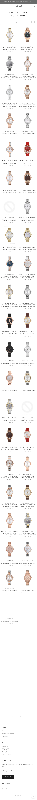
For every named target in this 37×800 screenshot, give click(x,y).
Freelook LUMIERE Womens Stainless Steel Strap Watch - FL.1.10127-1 (9, 76)
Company (4, 731)
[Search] (31, 5)
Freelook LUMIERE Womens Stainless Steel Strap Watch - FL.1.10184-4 (27, 105)
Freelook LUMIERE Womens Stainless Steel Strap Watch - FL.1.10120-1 (27, 304)
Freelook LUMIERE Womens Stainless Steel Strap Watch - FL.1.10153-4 (27, 562)
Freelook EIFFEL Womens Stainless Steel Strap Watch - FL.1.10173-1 (27, 219)
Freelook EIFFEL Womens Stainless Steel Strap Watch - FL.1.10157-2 (9, 533)
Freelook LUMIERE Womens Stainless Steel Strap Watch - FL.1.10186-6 (9, 647)
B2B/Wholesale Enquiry (8, 733)
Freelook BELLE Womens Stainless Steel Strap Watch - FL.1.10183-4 (27, 676)
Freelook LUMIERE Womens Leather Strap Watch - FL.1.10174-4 (27, 504)
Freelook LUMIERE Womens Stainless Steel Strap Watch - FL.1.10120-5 (9, 590)
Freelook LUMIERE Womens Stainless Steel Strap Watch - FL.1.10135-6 (9, 362)
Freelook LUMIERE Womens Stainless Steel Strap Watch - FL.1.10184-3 (27, 390)
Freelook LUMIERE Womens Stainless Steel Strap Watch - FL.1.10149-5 (9, 304)
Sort (14, 22)
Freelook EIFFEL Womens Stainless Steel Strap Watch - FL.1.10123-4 (9, 704)
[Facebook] (2, 788)
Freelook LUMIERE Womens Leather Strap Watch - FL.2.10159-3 (9, 219)
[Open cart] (34, 6)
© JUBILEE (18, 796)
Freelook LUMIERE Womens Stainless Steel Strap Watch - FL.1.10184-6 (9, 447)
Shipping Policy (6, 749)
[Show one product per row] (31, 22)
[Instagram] (6, 788)
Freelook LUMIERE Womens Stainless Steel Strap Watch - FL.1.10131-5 (27, 76)
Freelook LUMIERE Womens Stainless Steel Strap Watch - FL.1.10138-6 (9, 276)
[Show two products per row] (34, 22)
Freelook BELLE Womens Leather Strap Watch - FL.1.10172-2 (9, 333)
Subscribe (8, 776)
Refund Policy (5, 746)
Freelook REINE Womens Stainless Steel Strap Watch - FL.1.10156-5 (27, 704)
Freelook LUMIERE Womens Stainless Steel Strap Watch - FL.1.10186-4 (9, 619)
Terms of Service (6, 755)
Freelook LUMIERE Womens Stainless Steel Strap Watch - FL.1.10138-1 (27, 362)
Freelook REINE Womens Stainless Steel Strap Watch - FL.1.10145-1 (9, 105)
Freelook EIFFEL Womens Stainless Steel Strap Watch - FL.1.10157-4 (9, 190)
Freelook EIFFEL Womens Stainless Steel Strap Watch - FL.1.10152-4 (27, 619)
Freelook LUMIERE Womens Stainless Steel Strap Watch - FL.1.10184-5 (9, 504)
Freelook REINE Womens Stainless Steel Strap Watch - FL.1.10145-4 (9, 162)
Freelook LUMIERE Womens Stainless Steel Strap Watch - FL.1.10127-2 (9, 390)
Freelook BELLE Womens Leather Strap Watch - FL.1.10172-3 (27, 333)
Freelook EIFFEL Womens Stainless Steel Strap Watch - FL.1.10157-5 (9, 47)
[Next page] (25, 716)
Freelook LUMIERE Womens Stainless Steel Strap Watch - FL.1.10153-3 (9, 562)
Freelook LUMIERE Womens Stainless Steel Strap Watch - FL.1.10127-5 (27, 533)
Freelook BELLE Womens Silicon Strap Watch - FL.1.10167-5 (27, 647)
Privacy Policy (5, 752)
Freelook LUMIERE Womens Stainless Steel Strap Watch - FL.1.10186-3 (27, 247)
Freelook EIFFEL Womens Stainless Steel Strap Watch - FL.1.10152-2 (27, 590)
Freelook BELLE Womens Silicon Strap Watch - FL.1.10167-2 (27, 162)
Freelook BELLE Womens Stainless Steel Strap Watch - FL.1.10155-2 (9, 676)
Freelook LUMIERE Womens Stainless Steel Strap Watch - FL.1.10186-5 (27, 190)
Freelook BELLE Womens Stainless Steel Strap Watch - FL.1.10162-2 (27, 47)
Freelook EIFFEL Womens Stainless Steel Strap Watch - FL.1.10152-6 (27, 276)
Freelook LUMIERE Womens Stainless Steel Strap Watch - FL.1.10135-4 (9, 476)
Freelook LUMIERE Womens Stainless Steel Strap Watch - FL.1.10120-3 (9, 133)
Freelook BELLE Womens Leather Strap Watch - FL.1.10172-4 (27, 447)
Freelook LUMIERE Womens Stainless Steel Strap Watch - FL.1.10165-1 (27, 133)
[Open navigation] (2, 5)
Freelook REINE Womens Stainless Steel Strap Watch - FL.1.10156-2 (27, 476)
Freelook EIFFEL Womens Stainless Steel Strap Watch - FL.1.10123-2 (9, 247)
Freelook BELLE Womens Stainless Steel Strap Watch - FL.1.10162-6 (9, 419)
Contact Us (5, 736)
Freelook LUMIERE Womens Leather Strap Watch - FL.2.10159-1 (27, 419)
